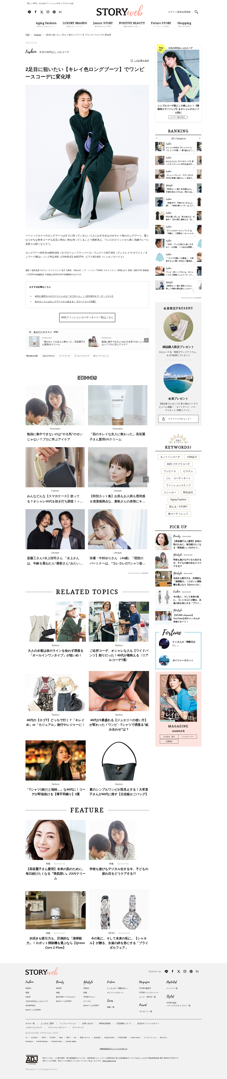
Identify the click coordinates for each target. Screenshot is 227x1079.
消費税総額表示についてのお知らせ (113, 1049)
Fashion (30, 51)
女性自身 (97, 1037)
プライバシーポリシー (57, 1027)
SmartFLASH (109, 1037)
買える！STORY (178, 506)
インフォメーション (67, 1023)
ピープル (87, 1001)
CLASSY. (34, 1037)
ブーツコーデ (64, 356)
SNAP (28, 997)
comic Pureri (135, 1037)
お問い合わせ (87, 1023)
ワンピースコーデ (81, 356)
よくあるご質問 (47, 1023)
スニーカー (170, 492)
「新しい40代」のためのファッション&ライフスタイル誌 (49, 3)
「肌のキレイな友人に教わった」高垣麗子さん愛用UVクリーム (63, 343)
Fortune (111, 982)
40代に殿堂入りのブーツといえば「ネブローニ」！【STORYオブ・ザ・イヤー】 (74, 296)
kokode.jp (29, 1041)
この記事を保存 (141, 60)
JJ (26, 1037)
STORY (53, 1037)
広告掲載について (123, 1023)
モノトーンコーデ (170, 457)
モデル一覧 (30, 1023)
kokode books (56, 1041)
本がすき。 (164, 1037)
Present (143, 1005)
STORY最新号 (145, 988)
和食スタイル (85, 1037)
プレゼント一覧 (145, 1011)
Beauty (60, 982)
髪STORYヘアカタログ (65, 997)
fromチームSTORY (33, 1010)
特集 (27, 993)
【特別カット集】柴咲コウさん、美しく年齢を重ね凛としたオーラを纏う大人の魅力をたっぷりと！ (180, 288)
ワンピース (170, 471)
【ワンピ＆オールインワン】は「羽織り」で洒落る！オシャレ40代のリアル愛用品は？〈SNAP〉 (180, 233)
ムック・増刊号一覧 (147, 997)
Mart (61, 1037)
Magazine (144, 982)
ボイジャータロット (182, 660)
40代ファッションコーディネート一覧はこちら (87, 317)
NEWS (28, 988)
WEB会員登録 (105, 1023)
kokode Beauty (42, 1041)
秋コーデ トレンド (101, 356)
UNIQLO (192, 457)
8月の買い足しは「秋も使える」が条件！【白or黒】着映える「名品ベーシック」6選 (180, 219)
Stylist (170, 996)
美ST (68, 1037)
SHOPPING (30, 1005)
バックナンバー (187, 736)
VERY (44, 1037)
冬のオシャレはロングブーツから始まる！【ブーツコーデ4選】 (66, 301)
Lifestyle (88, 982)
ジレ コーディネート (178, 478)
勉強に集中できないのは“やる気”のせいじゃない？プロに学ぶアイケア (123, 343)
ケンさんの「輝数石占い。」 (119, 988)
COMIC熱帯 (122, 1037)
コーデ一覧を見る (177, 117)
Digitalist (171, 982)
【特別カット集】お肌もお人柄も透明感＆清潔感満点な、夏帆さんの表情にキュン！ (117, 501)
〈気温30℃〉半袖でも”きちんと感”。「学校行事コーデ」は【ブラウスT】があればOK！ (180, 205)
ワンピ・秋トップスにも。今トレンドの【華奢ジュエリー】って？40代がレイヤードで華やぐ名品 (180, 275)
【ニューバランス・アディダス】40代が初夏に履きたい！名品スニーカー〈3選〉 (180, 178)
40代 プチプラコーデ (178, 464)
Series (110, 1000)
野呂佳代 (188, 492)
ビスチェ (188, 471)
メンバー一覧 (172, 988)
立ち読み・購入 (169, 736)
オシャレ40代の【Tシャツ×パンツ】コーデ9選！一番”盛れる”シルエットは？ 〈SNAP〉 (180, 150)
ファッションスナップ (178, 485)
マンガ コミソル (150, 1037)
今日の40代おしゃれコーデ (54, 52)
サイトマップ (78, 1027)
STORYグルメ (89, 997)
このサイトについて (33, 1027)
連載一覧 (110, 1007)
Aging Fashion (48, 356)
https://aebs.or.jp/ (109, 1061)
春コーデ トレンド (178, 513)
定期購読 (169, 741)
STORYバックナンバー (148, 993)
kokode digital (71, 1041)
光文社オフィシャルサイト (148, 1023)
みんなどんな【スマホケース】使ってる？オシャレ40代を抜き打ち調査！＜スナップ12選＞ (55, 501)
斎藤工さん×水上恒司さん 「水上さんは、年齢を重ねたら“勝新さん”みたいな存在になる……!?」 (55, 563)
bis (75, 1037)
